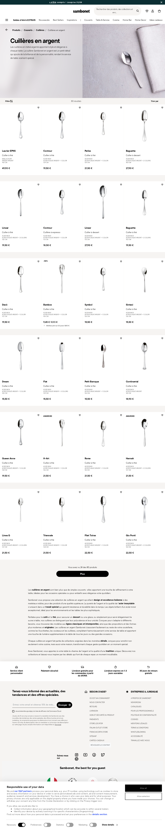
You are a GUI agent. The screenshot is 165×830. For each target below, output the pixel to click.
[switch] (47, 825)
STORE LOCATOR (96, 723)
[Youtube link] (85, 755)
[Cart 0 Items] (159, 11)
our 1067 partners (23, 791)
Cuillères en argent (56, 30)
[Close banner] (161, 2)
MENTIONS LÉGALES (139, 723)
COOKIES (134, 719)
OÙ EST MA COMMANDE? (100, 698)
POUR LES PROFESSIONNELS (142, 710)
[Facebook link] (94, 755)
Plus (82, 574)
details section (99, 814)
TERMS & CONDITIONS (139, 727)
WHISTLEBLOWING (138, 731)
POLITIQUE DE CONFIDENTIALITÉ (143, 715)
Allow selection (143, 796)
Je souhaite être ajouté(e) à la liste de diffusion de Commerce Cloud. (38, 711)
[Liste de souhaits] (38, 108)
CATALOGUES (136, 706)
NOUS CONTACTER (97, 702)
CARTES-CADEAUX (97, 740)
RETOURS (93, 706)
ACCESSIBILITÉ (137, 736)
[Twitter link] (103, 755)
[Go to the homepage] (81, 11)
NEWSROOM (136, 702)
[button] (44, 21)
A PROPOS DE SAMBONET (141, 698)
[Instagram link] (77, 755)
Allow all (143, 788)
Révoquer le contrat (100, 745)
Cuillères (40, 30)
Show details (108, 824)
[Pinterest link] (77, 759)
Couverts (28, 30)
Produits (16, 30)
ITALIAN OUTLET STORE (99, 727)
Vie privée (58, 724)
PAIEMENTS (94, 719)
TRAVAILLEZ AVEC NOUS (140, 740)
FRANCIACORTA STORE (99, 731)
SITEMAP (93, 736)
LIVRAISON (94, 710)
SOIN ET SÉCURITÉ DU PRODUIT (102, 715)
